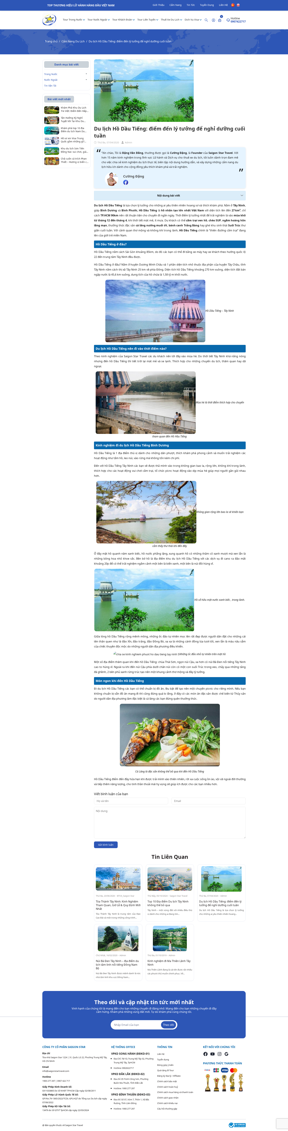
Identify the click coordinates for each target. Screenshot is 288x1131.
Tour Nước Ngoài (98, 19)
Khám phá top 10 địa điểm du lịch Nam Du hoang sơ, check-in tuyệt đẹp (74, 130)
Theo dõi (168, 1025)
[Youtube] (212, 1053)
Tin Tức (191, 5)
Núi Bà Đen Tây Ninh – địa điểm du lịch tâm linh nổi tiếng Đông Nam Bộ (117, 964)
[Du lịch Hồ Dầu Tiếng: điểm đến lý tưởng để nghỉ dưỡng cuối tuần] (221, 879)
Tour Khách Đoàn (122, 19)
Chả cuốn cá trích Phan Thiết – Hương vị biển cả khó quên (74, 160)
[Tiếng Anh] (238, 5)
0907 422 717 (63, 1080)
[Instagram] (219, 1053)
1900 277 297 (49, 1080)
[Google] (226, 1053)
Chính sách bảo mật (167, 1081)
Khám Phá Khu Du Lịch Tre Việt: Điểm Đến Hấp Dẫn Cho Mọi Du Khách (74, 109)
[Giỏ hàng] (219, 20)
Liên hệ (160, 1053)
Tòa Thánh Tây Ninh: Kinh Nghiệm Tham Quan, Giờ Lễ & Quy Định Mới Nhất (118, 905)
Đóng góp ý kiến (165, 1064)
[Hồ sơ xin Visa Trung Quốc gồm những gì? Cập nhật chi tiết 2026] (51, 140)
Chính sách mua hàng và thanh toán (175, 1092)
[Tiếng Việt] (233, 5)
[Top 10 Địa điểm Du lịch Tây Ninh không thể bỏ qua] (170, 879)
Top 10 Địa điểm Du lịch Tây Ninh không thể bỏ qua (168, 903)
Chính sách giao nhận (167, 1097)
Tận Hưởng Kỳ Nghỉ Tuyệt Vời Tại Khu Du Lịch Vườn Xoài (72, 119)
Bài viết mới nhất (59, 99)
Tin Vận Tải (50, 85)
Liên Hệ (223, 5)
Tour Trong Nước (73, 19)
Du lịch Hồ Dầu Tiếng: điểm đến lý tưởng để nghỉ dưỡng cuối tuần (220, 903)
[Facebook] (205, 1053)
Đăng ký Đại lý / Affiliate (168, 1075)
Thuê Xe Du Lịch (170, 19)
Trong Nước (50, 74)
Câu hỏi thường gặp (167, 1108)
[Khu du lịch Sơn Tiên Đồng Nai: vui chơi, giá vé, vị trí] (51, 151)
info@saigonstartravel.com (55, 1070)
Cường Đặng (133, 176)
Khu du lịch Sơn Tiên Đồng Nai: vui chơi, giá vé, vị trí (73, 150)
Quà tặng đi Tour (165, 1070)
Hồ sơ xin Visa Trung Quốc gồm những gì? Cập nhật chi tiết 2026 (73, 140)
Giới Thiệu (158, 5)
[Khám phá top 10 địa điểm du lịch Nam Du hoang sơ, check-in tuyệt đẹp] (51, 130)
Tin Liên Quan (170, 856)
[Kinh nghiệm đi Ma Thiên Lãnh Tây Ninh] (170, 938)
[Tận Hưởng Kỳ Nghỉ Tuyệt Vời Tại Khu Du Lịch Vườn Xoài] (51, 120)
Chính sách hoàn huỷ (167, 1086)
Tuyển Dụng (207, 5)
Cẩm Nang (176, 5)
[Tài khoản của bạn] (213, 20)
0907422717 (238, 21)
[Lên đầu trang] (282, 1120)
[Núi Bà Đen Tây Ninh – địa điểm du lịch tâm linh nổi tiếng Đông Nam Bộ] (118, 938)
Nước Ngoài (51, 80)
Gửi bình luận (106, 844)
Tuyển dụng (163, 1059)
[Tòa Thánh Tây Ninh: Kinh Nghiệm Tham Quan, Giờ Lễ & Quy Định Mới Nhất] (118, 879)
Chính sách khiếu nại (167, 1103)
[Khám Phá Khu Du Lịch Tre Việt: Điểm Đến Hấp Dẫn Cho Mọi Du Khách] (51, 110)
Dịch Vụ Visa (192, 19)
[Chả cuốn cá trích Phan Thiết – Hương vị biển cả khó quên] (51, 161)
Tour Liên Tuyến (146, 19)
